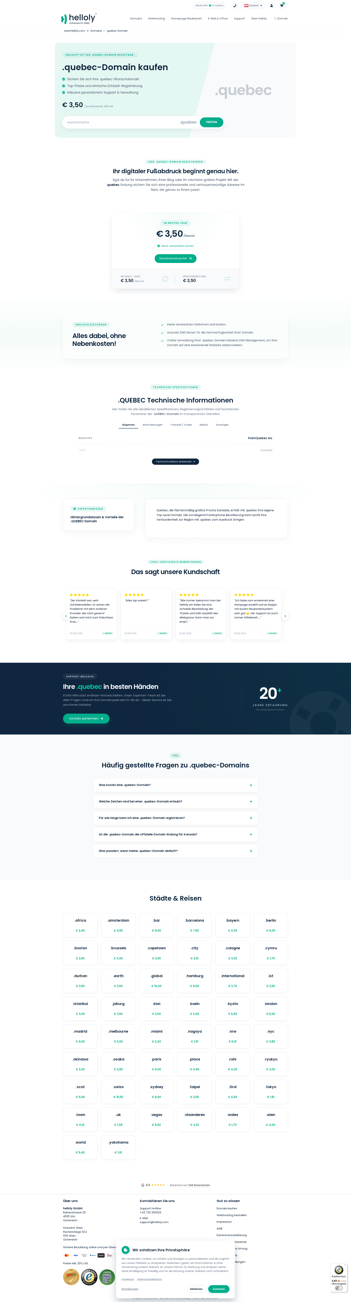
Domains (136, 18)
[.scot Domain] (80, 1092)
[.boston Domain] (80, 953)
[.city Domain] (195, 953)
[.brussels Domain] (118, 953)
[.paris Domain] (156, 1064)
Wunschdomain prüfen (173, 258)
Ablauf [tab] (203, 424)
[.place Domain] (195, 1064)
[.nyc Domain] (271, 1036)
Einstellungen (130, 1289)
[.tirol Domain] (233, 1092)
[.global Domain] (156, 981)
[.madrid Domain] (80, 1036)
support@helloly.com (154, 1222)
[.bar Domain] (156, 925)
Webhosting (156, 18)
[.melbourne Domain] (118, 1036)
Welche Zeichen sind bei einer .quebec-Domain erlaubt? (140, 801)
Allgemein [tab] (128, 424)
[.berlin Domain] (271, 925)
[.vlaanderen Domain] (195, 1120)
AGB (219, 1228)
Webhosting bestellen (232, 1215)
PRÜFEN (211, 122)
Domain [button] (282, 18)
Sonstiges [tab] (222, 424)
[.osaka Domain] (118, 1064)
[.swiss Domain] (118, 1092)
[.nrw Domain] (233, 1036)
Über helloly (259, 18)
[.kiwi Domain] (156, 1009)
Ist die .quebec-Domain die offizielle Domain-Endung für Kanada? (148, 834)
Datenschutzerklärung (232, 1235)
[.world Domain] (80, 1147)
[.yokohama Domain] (118, 1147)
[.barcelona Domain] (195, 925)
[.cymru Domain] (271, 953)
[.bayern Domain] (233, 925)
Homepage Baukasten (186, 18)
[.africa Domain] (80, 925)
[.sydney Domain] (156, 1092)
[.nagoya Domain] (195, 1036)
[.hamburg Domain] (195, 981)
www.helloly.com (74, 31)
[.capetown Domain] (156, 953)
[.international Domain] (233, 981)
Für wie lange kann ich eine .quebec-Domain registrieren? (142, 818)
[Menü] (345, 1266)
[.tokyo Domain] (271, 1092)
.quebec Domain (117, 31)
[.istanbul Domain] (80, 1009)
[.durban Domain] (80, 981)
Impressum (224, 1222)
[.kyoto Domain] (233, 1009)
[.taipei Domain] (195, 1092)
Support (239, 18)
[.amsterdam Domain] (118, 925)
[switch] (339, 1288)
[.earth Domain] (118, 981)
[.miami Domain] (156, 1036)
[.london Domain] (271, 1009)
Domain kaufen (227, 1208)
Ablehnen (196, 1289)
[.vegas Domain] (156, 1120)
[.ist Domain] (271, 981)
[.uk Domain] (118, 1120)
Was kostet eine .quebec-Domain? (125, 785)
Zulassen (219, 1289)
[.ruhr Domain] (233, 1064)
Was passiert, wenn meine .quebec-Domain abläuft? (138, 851)
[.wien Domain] (271, 1120)
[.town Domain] (80, 1120)
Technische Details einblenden (174, 461)
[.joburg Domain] (118, 1009)
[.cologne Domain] (233, 953)
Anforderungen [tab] (153, 424)
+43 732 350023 (150, 1212)
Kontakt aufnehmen (83, 718)
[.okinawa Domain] (80, 1064)
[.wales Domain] (233, 1120)
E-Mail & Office (218, 18)
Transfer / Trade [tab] (181, 424)
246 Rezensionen (199, 1185)
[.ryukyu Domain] (271, 1064)
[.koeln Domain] (195, 1009)
